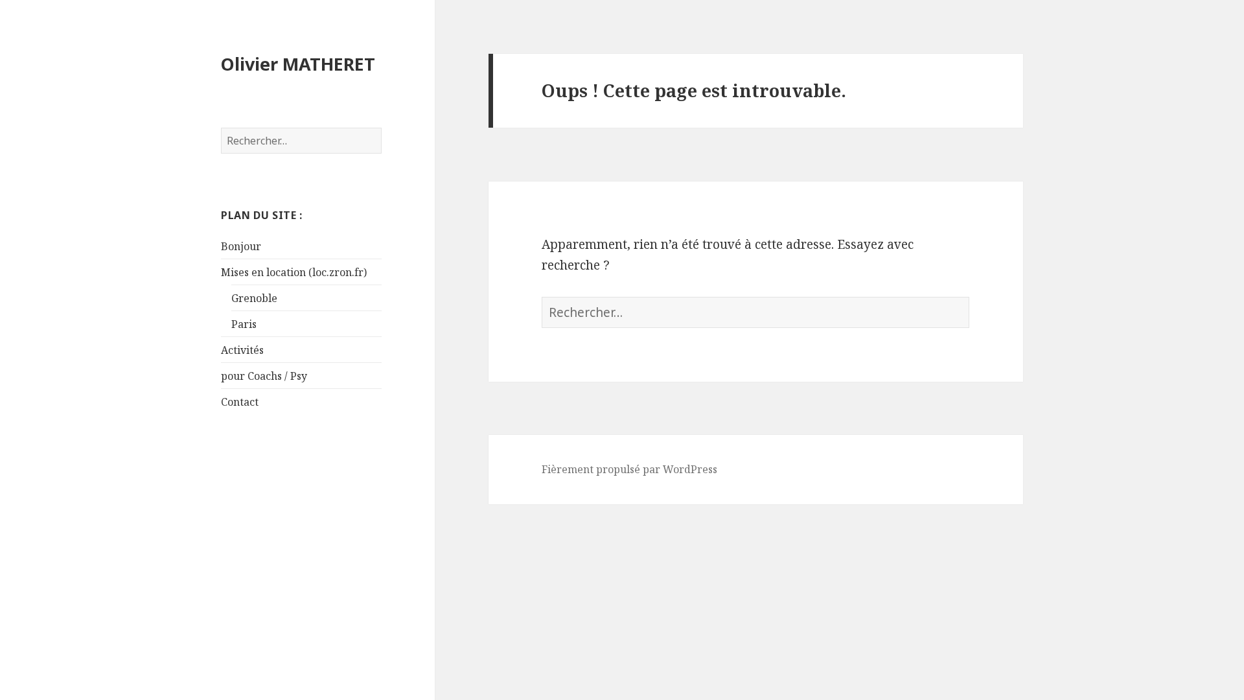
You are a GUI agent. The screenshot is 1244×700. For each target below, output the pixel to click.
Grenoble (254, 298)
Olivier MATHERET (298, 64)
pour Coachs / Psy (264, 376)
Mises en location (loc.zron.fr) (294, 272)
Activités (242, 350)
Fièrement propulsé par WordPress (629, 469)
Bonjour (241, 246)
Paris (244, 324)
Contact (240, 402)
